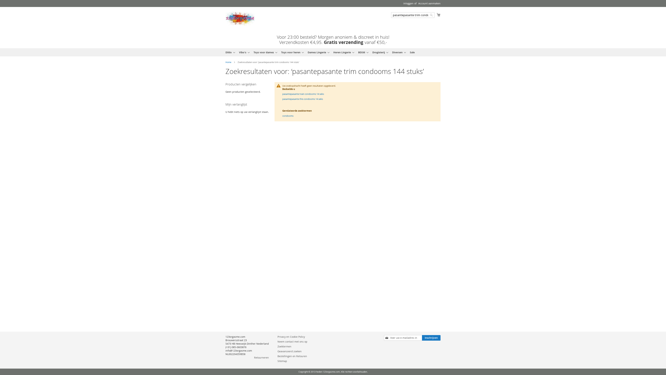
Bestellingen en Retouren (292, 356)
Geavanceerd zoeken (290, 351)
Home (228, 62)
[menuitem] (229, 52)
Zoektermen (284, 346)
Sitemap (282, 361)
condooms (287, 115)
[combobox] (412, 15)
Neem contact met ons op (292, 341)
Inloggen (408, 3)
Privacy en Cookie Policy (291, 336)
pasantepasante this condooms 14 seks (302, 99)
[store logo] (240, 18)
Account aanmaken (429, 3)
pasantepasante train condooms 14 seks (303, 93)
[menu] (333, 52)
